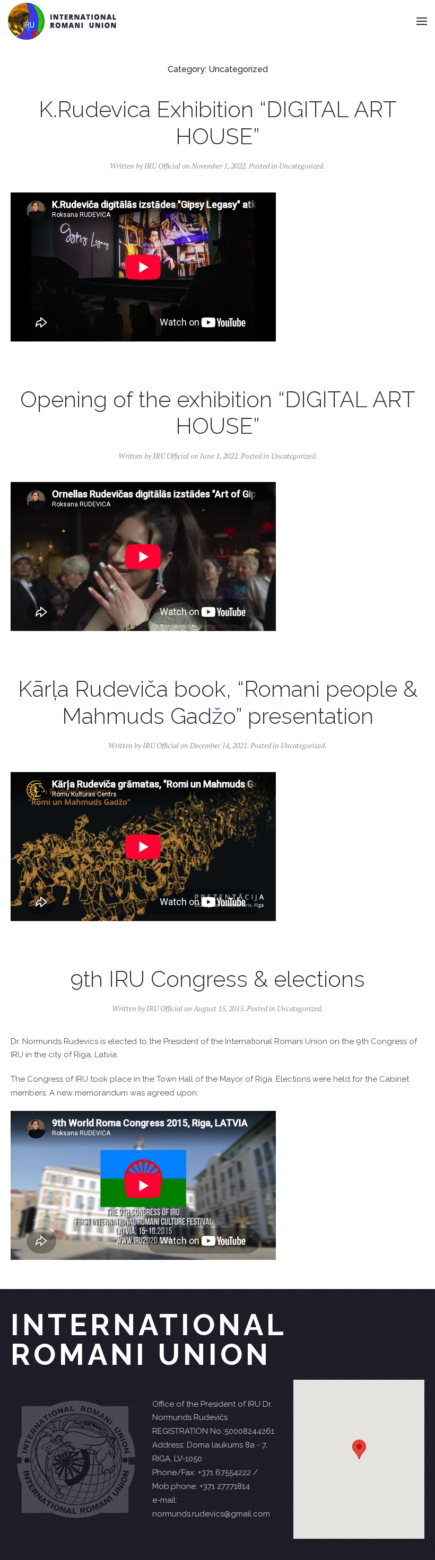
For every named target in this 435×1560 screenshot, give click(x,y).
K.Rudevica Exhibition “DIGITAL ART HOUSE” (218, 123)
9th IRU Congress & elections (217, 979)
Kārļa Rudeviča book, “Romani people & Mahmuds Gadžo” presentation (217, 702)
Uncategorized (301, 166)
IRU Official (162, 166)
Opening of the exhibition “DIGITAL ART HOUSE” (217, 413)
